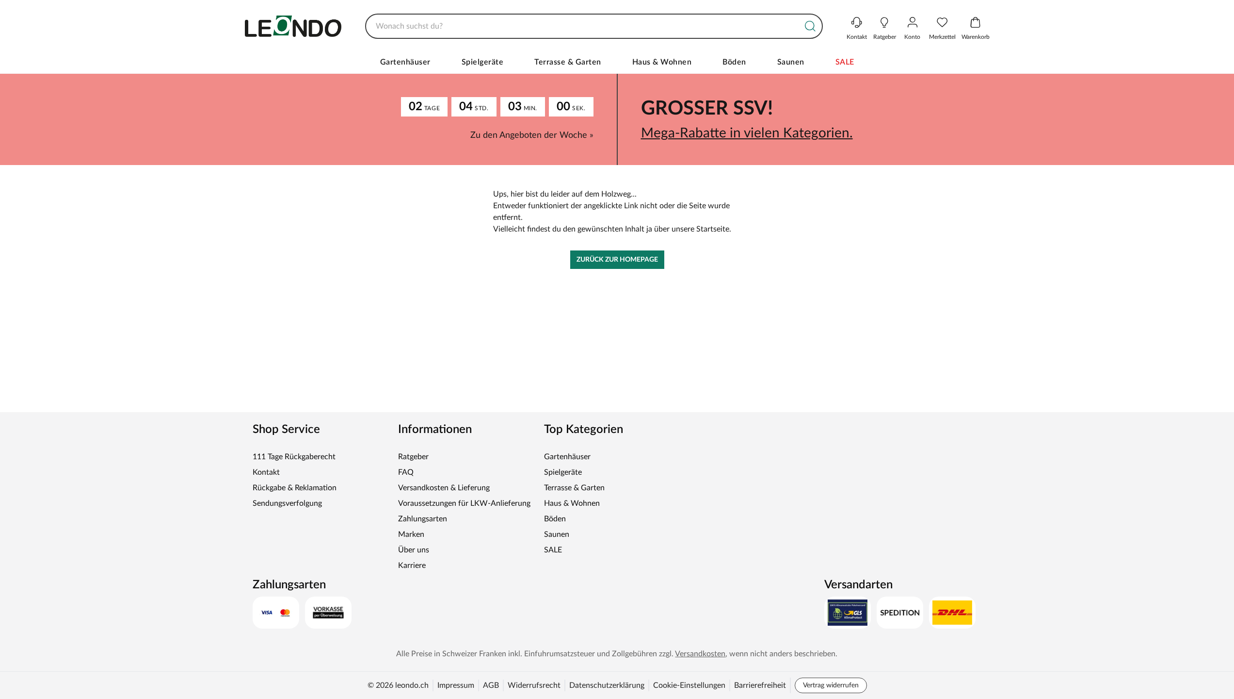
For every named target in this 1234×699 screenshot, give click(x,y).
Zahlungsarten (422, 519)
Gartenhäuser (405, 62)
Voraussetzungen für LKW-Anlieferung (464, 503)
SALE (844, 62)
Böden (734, 62)
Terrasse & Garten (567, 62)
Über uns (413, 550)
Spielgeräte (483, 62)
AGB (491, 685)
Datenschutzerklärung (606, 685)
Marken (411, 534)
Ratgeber (413, 457)
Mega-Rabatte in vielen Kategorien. (747, 133)
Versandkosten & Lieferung (444, 488)
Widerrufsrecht (534, 685)
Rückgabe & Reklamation (295, 488)
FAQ (406, 472)
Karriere (412, 565)
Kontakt (266, 472)
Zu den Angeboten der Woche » (531, 135)
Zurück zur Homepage (617, 259)
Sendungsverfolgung (287, 503)
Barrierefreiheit (760, 685)
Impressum (455, 685)
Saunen (790, 62)
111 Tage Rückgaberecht (294, 457)
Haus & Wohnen (662, 62)
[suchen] (810, 26)
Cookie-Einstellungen (689, 685)
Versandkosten (700, 654)
